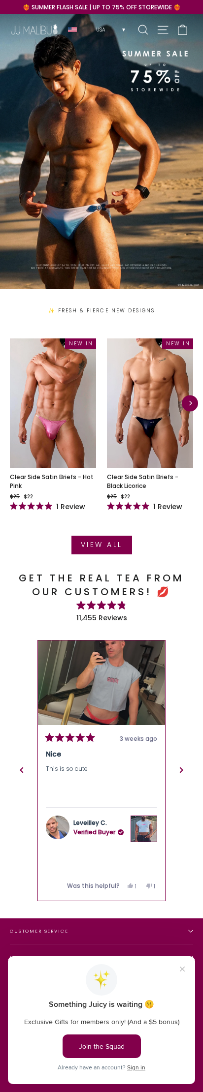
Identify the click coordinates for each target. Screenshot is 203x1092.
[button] (101, 682)
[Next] (190, 403)
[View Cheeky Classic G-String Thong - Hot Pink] (144, 829)
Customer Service (39, 931)
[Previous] (22, 770)
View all (102, 544)
